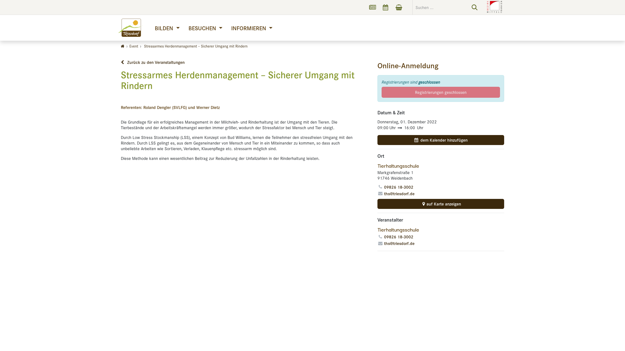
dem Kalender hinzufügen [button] (444, 140)
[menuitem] (167, 28)
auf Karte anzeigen (444, 204)
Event (133, 46)
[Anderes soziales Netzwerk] (372, 7)
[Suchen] (475, 7)
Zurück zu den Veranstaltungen (155, 62)
